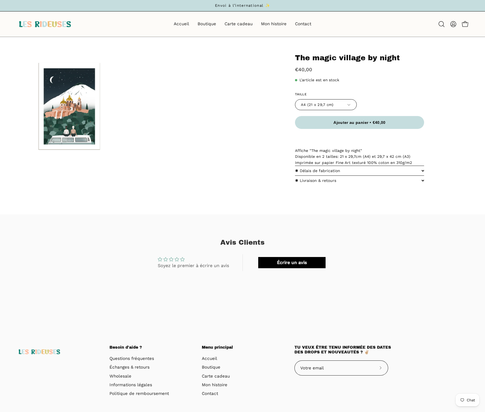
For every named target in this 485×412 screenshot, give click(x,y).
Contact (210, 393)
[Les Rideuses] (45, 24)
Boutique (211, 367)
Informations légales (130, 384)
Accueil (209, 358)
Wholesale (120, 376)
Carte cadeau (216, 376)
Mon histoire (214, 384)
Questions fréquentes (131, 358)
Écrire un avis (292, 262)
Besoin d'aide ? (125, 347)
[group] (242, 5)
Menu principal (217, 347)
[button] (441, 24)
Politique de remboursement (139, 393)
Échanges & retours (129, 367)
